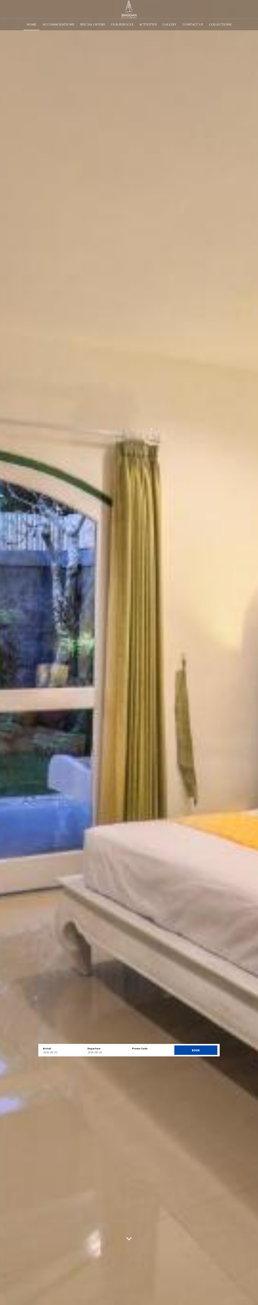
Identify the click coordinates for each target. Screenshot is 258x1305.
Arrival (47, 1048)
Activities (148, 24)
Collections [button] (220, 24)
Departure (93, 1048)
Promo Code (140, 1048)
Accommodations (58, 24)
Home (31, 24)
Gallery (169, 24)
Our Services (122, 24)
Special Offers (92, 24)
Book (196, 1050)
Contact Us (192, 24)
